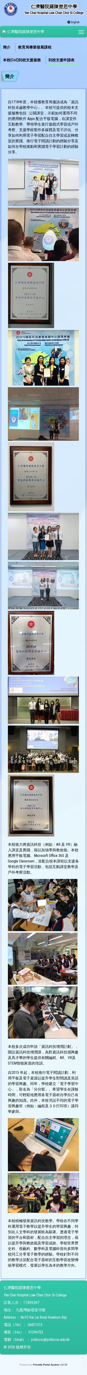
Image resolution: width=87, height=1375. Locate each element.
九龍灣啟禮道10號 (30, 1310)
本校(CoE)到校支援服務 (22, 60)
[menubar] (43, 54)
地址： (9, 1310)
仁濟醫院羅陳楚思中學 (25, 31)
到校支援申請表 (61, 60)
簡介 (6, 47)
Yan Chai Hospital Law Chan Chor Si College (35, 1295)
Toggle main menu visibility (81, 31)
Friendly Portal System (46, 1364)
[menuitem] (7, 47)
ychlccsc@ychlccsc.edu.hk (50, 1339)
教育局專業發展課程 (35, 47)
